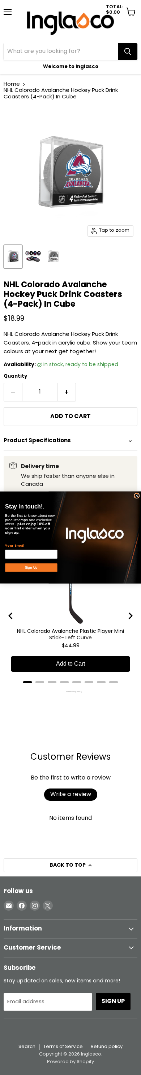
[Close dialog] (136, 495)
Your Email (14, 545)
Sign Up (31, 567)
